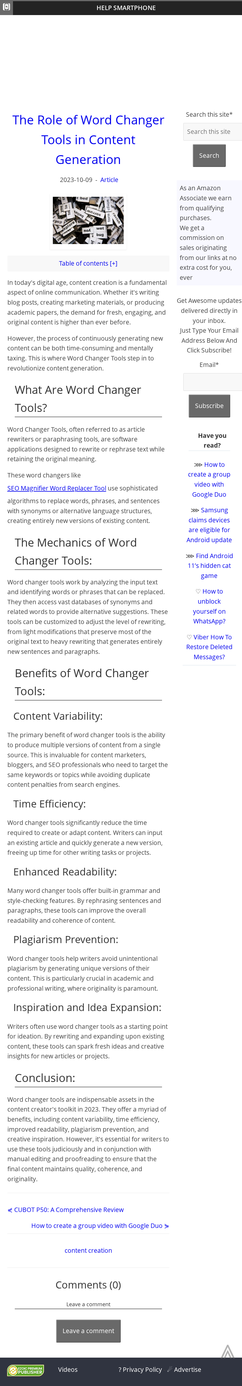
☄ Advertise (184, 1369)
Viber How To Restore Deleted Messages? (209, 647)
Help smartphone (126, 8)
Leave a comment (88, 1331)
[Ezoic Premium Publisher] (25, 1374)
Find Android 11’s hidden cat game (210, 566)
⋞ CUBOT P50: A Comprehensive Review (65, 1209)
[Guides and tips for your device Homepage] (6, 8)
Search (209, 155)
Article (109, 180)
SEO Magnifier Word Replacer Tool (56, 488)
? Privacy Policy (140, 1369)
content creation (88, 1250)
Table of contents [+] (88, 263)
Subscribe (209, 406)
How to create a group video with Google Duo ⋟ (100, 1225)
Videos (68, 1369)
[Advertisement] (121, 62)
